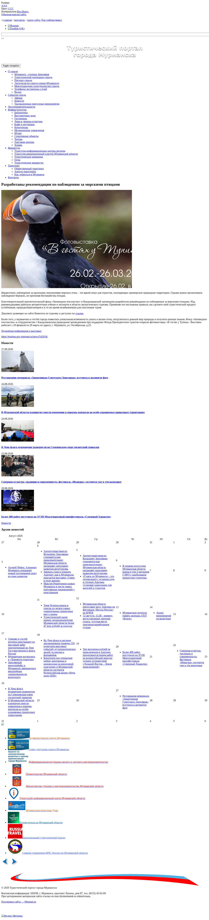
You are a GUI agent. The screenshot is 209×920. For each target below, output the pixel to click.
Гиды (17, 159)
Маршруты (14, 148)
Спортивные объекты (26, 136)
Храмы (18, 145)
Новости (19, 100)
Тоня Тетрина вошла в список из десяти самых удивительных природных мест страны (58, 610)
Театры (18, 139)
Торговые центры (24, 142)
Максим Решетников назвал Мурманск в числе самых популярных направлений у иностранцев (59, 588)
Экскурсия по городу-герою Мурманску (36, 83)
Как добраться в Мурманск (29, 174)
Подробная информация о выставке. (21, 331)
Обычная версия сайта (13, 14)
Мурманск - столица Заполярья (31, 74)
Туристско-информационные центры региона (39, 151)
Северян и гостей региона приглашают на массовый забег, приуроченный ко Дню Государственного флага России (21, 646)
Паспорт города (23, 80)
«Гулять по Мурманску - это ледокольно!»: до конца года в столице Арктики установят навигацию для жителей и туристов (98, 582)
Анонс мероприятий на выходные (163, 615)
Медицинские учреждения (29, 130)
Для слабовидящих (51, 20)
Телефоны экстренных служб (30, 89)
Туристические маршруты (28, 162)
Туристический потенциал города (33, 77)
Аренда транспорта (25, 171)
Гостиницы (20, 118)
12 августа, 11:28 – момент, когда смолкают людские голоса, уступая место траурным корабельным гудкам (98, 621)
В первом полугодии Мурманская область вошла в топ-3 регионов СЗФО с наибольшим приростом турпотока (135, 572)
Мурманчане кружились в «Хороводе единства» (21, 658)
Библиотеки (21, 112)
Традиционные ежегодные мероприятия (36, 103)
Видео (17, 92)
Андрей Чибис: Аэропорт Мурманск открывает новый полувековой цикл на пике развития (22, 572)
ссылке (79, 313)
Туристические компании (28, 156)
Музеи (18, 133)
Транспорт (14, 165)
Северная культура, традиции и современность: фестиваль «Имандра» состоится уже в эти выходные (61, 481)
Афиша (18, 98)
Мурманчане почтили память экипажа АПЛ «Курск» (134, 615)
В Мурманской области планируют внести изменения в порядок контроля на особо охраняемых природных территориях (73, 412)
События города (17, 95)
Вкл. (19, 11)
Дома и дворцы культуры (28, 121)
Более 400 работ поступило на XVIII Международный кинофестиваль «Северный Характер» (56, 516)
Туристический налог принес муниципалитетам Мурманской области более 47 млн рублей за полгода (59, 621)
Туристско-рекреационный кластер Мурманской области (46, 153)
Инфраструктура (17, 109)
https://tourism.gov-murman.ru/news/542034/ (24, 336)
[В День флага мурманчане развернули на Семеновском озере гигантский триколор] (17, 440)
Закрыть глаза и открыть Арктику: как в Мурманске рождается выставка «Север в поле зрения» (59, 576)
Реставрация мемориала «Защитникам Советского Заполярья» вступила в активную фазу (54, 377)
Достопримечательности (21, 106)
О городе (13, 71)
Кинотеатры (21, 127)
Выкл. (25, 11)
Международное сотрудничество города (36, 86)
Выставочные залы (25, 115)
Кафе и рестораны (24, 124)
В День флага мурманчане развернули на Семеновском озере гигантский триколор (50, 447)
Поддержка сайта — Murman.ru (18, 901)
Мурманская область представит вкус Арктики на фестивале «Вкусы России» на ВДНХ (99, 608)
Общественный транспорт (29, 168)
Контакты (13, 177)
